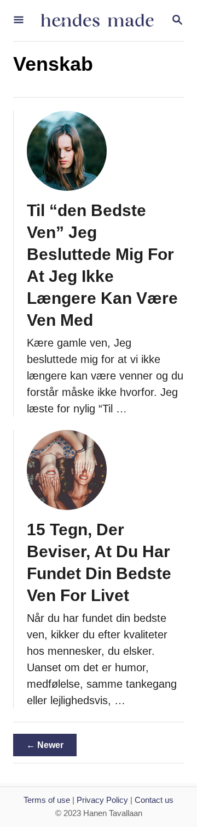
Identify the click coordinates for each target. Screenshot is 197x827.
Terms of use (47, 800)
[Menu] (18, 21)
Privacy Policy (102, 800)
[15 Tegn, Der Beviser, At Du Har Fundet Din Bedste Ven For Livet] (67, 470)
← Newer (44, 745)
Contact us (154, 800)
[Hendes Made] (97, 20)
